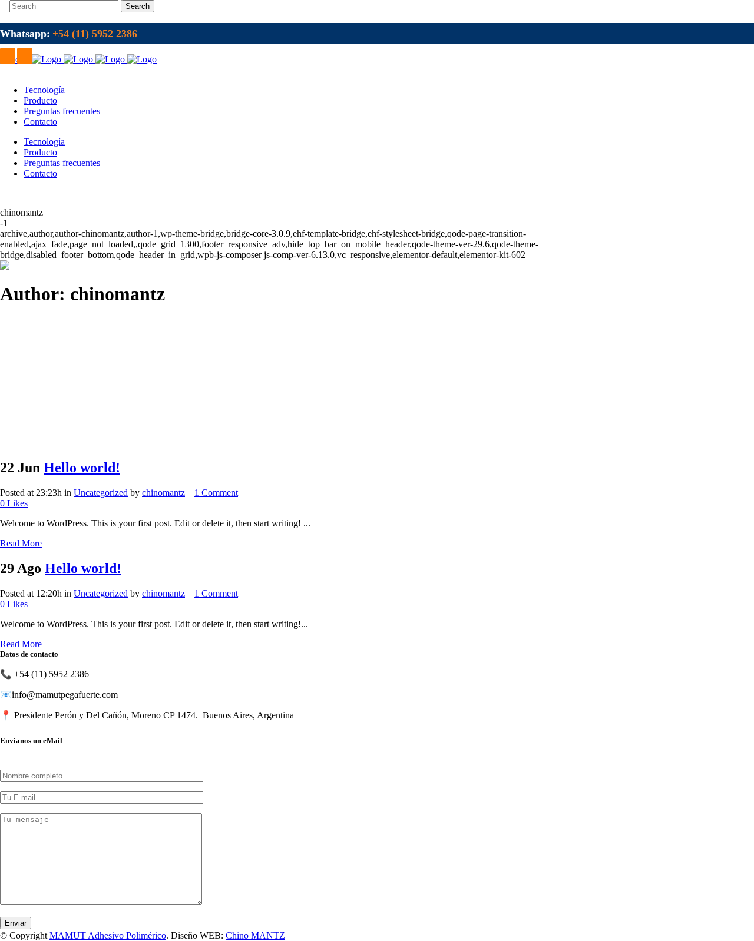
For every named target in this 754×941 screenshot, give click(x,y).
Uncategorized (101, 493)
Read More (21, 543)
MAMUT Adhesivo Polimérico (107, 935)
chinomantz (163, 493)
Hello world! (82, 467)
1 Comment (216, 493)
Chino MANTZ (255, 935)
